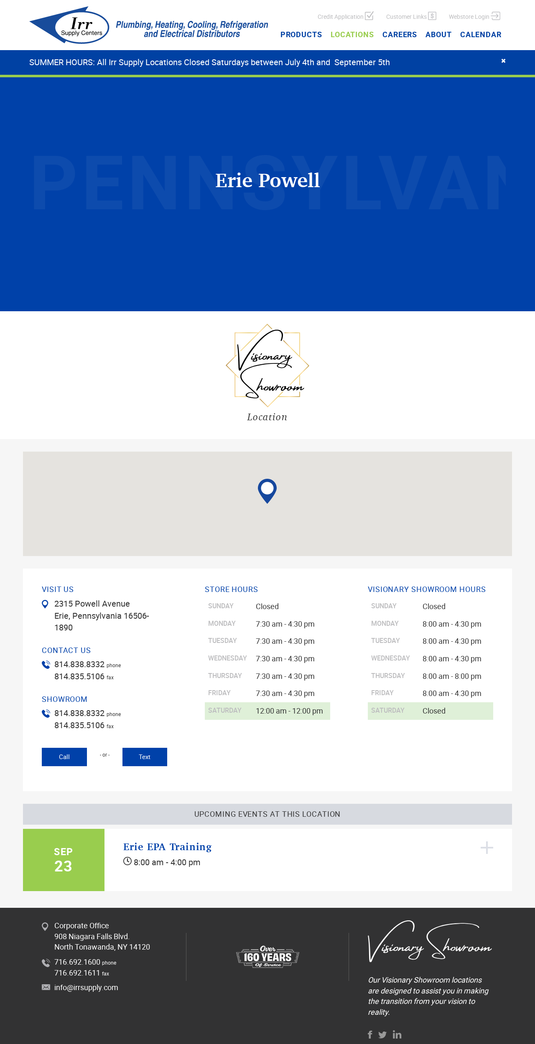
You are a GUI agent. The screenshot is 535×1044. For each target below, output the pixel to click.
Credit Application (341, 16)
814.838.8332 (79, 664)
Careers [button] (399, 34)
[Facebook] (370, 1035)
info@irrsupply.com (86, 987)
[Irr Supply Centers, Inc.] (149, 25)
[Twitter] (382, 1035)
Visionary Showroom (415, 980)
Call (64, 756)
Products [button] (301, 34)
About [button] (438, 34)
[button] (267, 491)
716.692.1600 (77, 962)
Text (144, 756)
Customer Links (407, 16)
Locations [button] (352, 34)
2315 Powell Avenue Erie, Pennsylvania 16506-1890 (101, 615)
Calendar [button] (481, 34)
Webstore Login (470, 16)
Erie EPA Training (167, 846)
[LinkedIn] (397, 1034)
